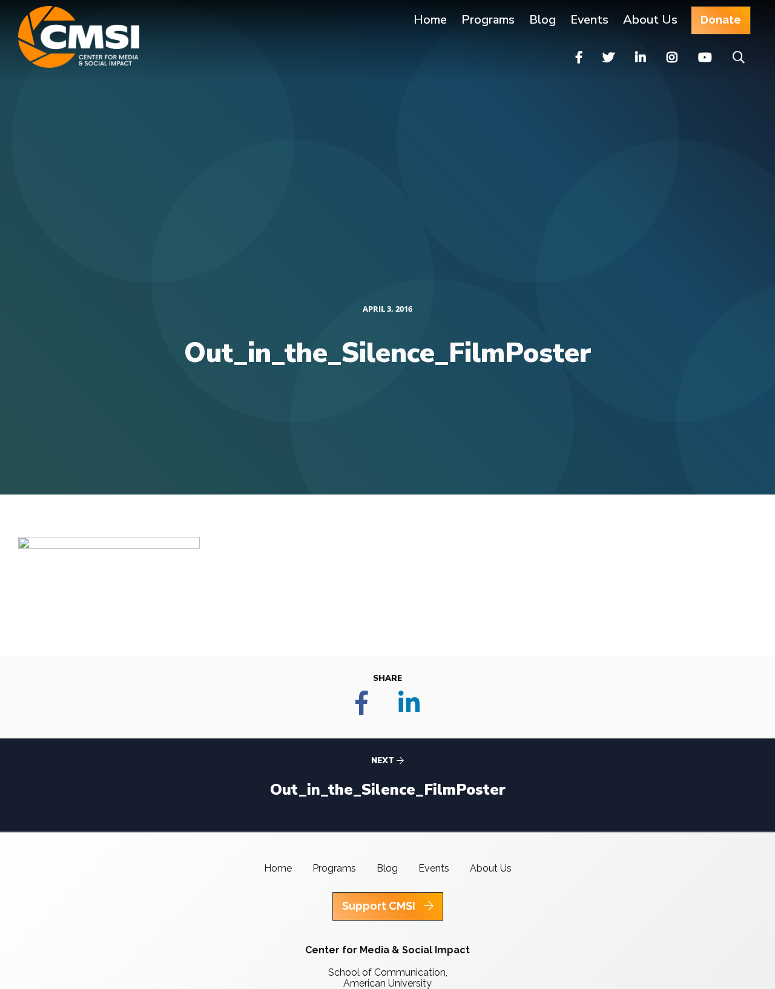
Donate (721, 19)
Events (589, 20)
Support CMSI (380, 905)
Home (430, 20)
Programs (334, 868)
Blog (542, 20)
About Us (650, 20)
